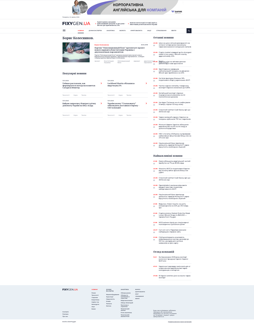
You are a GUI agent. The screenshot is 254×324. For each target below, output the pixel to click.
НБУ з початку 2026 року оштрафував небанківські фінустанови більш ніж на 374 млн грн (175, 136)
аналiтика (125, 289)
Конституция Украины (109, 61)
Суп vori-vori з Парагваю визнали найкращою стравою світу (172, 231)
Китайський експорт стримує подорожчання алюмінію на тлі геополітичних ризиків (172, 95)
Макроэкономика (126, 300)
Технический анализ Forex (125, 315)
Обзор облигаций (127, 303)
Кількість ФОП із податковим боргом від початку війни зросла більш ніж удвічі (174, 170)
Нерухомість (110, 299)
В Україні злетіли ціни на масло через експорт (174, 277)
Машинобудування (112, 294)
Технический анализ (125, 309)
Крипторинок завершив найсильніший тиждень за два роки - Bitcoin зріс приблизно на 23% (111, 23)
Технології (66, 95)
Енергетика (95, 300)
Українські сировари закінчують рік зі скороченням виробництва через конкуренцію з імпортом (174, 268)
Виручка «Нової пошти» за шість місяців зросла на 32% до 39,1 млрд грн (173, 206)
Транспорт (109, 297)
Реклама (65, 314)
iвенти (173, 30)
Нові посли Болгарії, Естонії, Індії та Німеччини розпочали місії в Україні (143, 23)
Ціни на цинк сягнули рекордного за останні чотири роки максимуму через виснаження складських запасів (175, 45)
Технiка (83, 95)
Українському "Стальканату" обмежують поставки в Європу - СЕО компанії (124, 105)
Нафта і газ (95, 302)
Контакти (66, 312)
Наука (75, 95)
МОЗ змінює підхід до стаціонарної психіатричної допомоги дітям (174, 223)
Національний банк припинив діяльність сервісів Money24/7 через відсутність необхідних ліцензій (174, 145)
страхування (161, 30)
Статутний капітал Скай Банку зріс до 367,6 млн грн (174, 111)
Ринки (94, 293)
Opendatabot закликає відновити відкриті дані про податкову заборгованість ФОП (173, 187)
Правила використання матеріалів (179, 322)
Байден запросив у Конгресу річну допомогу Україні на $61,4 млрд (79, 104)
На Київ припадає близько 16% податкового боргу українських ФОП (174, 79)
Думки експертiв (95, 30)
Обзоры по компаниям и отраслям (125, 296)
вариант (137, 61)
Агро (93, 306)
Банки (94, 309)
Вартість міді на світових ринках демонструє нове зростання (172, 62)
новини (81, 30)
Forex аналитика (126, 312)
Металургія (95, 304)
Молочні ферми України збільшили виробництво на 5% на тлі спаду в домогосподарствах (174, 126)
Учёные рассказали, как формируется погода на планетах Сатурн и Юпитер (79, 85)
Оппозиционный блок (124, 61)
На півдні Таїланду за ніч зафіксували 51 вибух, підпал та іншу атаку (174, 103)
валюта (123, 30)
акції (149, 30)
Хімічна (108, 306)
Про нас (65, 316)
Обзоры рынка (126, 293)
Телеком (109, 303)
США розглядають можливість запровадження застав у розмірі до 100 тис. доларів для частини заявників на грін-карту (174, 240)
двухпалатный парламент (149, 61)
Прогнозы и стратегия (125, 305)
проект (97, 61)
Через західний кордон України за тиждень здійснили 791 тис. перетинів (174, 118)
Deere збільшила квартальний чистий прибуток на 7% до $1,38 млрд (174, 162)
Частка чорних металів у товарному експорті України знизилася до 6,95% (174, 87)
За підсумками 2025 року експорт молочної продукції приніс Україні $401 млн (173, 259)
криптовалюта (136, 30)
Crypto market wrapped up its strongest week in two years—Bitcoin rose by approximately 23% (175, 54)
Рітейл (108, 301)
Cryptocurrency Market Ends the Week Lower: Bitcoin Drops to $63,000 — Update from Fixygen (174, 215)
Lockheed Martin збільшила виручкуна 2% (121, 84)
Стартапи (95, 297)
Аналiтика (111, 30)
